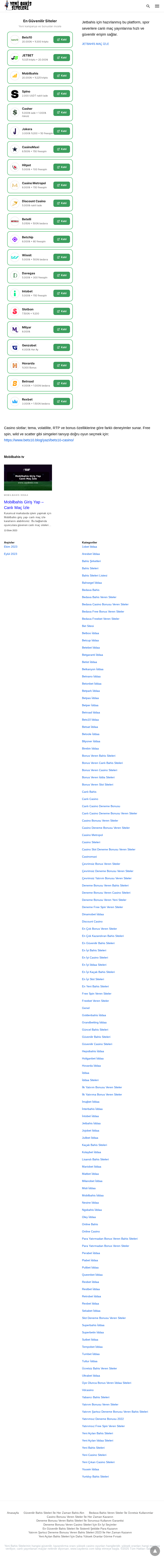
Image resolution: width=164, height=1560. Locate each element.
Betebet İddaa (91, 647)
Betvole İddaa (90, 734)
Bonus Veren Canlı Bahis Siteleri (102, 762)
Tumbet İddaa (91, 1354)
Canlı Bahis (89, 791)
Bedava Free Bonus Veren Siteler (103, 611)
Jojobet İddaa (90, 1130)
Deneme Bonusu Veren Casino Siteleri (106, 892)
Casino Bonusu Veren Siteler (100, 820)
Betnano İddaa (91, 676)
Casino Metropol (92, 835)
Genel (86, 1008)
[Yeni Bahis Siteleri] (19, 6)
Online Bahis (90, 1224)
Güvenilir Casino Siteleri (97, 1044)
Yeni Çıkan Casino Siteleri (98, 1462)
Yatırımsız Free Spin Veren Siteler (103, 1426)
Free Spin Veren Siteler (96, 993)
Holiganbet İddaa (93, 1058)
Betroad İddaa (91, 712)
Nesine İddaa (90, 1202)
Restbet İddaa (91, 1289)
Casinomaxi (89, 856)
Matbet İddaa (90, 1173)
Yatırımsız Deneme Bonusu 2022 (103, 1418)
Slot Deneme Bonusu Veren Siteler (104, 1318)
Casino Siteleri (91, 842)
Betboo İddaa (90, 633)
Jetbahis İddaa (91, 1123)
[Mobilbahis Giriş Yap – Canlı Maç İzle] (28, 478)
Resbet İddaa (90, 1281)
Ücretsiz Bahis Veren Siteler (99, 1368)
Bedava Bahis (90, 589)
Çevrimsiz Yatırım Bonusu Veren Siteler (107, 878)
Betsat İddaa (90, 726)
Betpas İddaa (90, 698)
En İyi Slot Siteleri (93, 979)
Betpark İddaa (91, 690)
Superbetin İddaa (93, 1332)
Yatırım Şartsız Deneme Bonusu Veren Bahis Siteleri (115, 1411)
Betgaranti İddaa (92, 654)
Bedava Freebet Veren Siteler (100, 618)
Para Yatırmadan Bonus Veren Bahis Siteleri (110, 1238)
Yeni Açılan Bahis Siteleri (97, 1433)
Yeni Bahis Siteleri (93, 1447)
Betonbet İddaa (91, 683)
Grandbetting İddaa (94, 1022)
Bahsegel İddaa (92, 582)
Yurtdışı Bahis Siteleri (95, 1476)
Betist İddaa (89, 662)
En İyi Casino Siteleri (95, 957)
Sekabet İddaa (91, 1310)
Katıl (63, 39)
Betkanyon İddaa (92, 669)
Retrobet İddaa (91, 1296)
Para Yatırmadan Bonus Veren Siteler (105, 1245)
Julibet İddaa (90, 1137)
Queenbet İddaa (92, 1274)
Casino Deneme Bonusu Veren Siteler (106, 827)
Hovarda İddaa (91, 1065)
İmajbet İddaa (90, 1101)
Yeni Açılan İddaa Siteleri (97, 1440)
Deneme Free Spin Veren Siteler (102, 907)
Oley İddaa (89, 1217)
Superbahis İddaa (93, 1325)
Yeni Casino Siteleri (94, 1454)
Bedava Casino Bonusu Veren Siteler (105, 604)
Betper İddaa (90, 705)
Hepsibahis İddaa (93, 1051)
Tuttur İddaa (89, 1361)
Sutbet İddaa (90, 1339)
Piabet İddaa (90, 1260)
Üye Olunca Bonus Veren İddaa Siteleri (106, 1382)
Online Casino (91, 1231)
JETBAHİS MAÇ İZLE (95, 43)
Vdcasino (88, 1390)
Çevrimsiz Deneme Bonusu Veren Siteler (107, 871)
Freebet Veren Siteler (95, 1000)
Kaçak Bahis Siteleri (94, 1145)
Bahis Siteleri (90, 568)
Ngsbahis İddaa (92, 1209)
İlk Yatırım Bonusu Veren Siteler (102, 1087)
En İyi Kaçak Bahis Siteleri (98, 972)
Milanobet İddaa (92, 1181)
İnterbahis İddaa (92, 1108)
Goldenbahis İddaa (94, 1015)
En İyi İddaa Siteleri (94, 964)
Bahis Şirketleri (91, 561)
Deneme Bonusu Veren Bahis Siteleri (105, 885)
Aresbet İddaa (91, 553)
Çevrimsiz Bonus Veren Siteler (101, 863)
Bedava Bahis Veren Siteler (99, 597)
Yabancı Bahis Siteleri (95, 1397)
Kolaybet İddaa (91, 1152)
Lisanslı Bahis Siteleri (95, 1159)
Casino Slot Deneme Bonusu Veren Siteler (108, 849)
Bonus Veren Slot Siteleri (97, 784)
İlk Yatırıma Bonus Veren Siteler (102, 1094)
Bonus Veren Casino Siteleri (99, 770)
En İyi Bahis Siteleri (94, 950)
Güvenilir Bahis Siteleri (96, 1036)
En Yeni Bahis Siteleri (95, 986)
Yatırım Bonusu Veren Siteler (100, 1404)
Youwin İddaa (90, 1469)
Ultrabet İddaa (91, 1375)
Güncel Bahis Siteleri (95, 1029)
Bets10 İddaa (90, 719)
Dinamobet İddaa (93, 914)
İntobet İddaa (90, 1116)
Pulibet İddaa (90, 1267)
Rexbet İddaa (90, 1303)
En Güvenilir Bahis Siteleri (98, 943)
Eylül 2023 (10, 553)
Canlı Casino (90, 799)
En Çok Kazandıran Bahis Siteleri (103, 935)
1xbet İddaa (89, 546)
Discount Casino (92, 921)
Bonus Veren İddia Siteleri (98, 777)
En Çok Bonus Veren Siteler (99, 928)
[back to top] (155, 1551)
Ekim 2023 (10, 546)
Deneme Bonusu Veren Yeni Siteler (104, 899)
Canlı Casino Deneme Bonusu (101, 806)
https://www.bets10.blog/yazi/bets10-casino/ (39, 440)
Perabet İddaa (91, 1253)
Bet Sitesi (88, 626)
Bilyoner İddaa (91, 741)
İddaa (85, 1072)
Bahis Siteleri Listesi (94, 575)
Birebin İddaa (90, 748)
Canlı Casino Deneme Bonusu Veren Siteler (109, 813)
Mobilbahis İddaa (16, 495)
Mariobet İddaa (91, 1166)
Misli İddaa (89, 1188)
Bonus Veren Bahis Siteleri (98, 755)
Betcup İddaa (90, 640)
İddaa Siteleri (90, 1080)
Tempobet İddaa (92, 1346)
